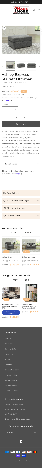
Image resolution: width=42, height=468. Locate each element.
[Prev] (2, 66)
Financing (9, 354)
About (7, 359)
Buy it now (21, 124)
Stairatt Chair (7, 257)
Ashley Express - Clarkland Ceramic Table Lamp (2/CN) (29, 306)
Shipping (5, 94)
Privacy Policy (11, 375)
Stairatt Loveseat (28, 257)
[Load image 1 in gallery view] (10, 66)
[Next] (39, 66)
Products (9, 344)
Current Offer (11, 349)
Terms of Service (12, 391)
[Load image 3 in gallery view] (31, 66)
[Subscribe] (34, 432)
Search (8, 339)
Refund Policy (11, 380)
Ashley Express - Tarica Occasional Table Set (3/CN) (10, 306)
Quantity (5, 104)
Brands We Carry (12, 370)
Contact (8, 365)
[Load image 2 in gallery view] (21, 66)
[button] (2, 10)
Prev (15, 233)
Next (27, 233)
